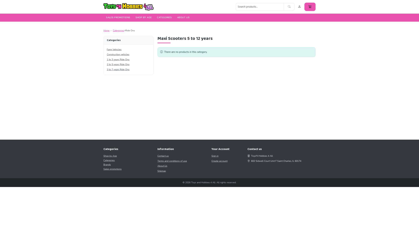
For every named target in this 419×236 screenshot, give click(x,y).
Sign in (215, 155)
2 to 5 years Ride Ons (118, 64)
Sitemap (161, 171)
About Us (183, 17)
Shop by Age (144, 17)
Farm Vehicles (114, 49)
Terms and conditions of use (172, 161)
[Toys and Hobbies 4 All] (128, 6)
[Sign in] (299, 7)
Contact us (163, 155)
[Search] (289, 7)
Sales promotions (118, 17)
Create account (219, 161)
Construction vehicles (118, 54)
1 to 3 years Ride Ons (118, 59)
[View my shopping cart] (310, 7)
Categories (164, 17)
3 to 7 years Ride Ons (118, 69)
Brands (107, 164)
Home (106, 30)
